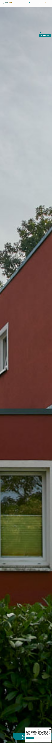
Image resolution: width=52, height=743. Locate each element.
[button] (49, 729)
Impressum (44, 740)
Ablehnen (38, 738)
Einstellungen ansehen (46, 738)
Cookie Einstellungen (33, 740)
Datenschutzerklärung (39, 740)
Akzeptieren (30, 738)
